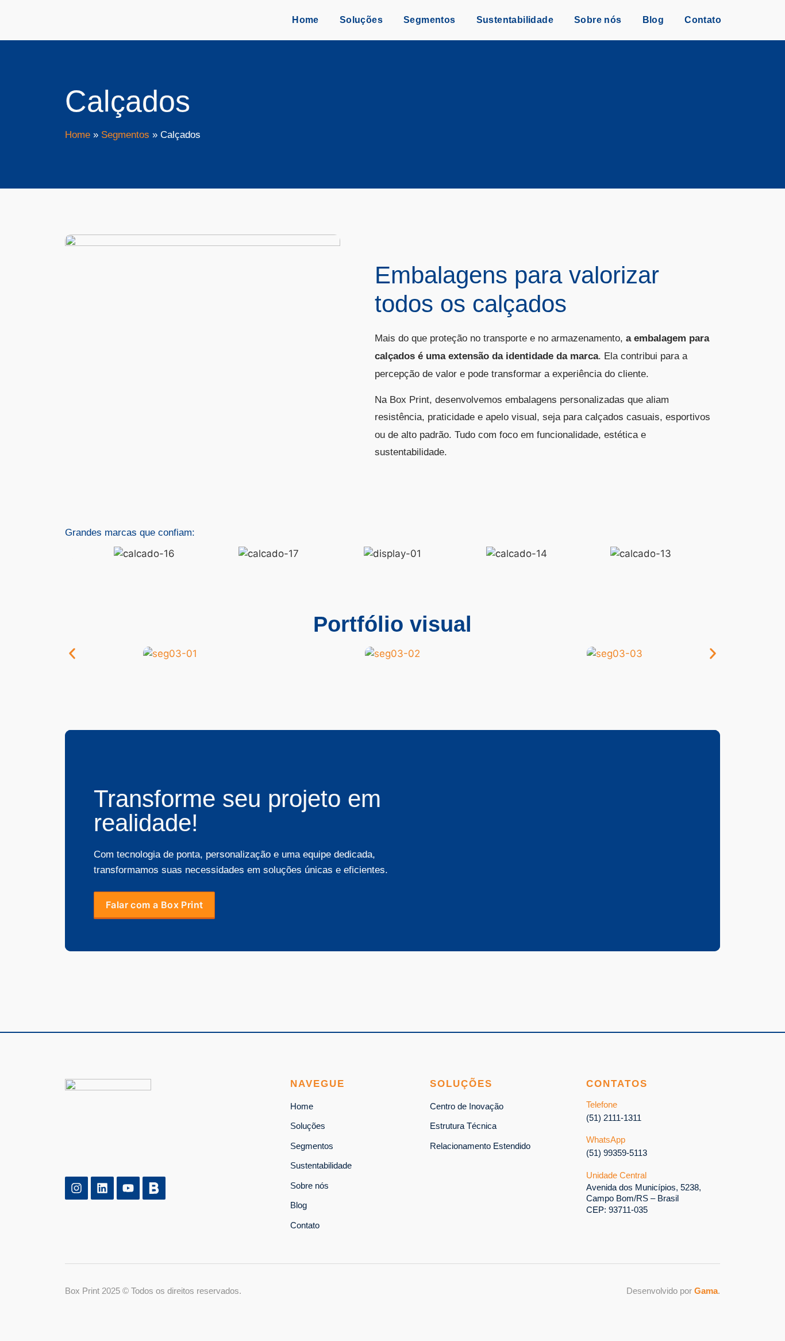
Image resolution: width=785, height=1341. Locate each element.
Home (305, 20)
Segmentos (429, 20)
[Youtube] (128, 1188)
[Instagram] (76, 1188)
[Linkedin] (102, 1188)
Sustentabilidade (514, 20)
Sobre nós (598, 20)
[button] (72, 554)
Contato (702, 20)
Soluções (361, 20)
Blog (653, 20)
